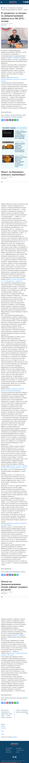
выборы (7, 571)
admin (5, 24)
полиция (13, 117)
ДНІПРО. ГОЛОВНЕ (13, 57)
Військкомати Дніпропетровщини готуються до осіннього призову (14, 79)
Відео (18, 752)
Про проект (9, 748)
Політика (19, 748)
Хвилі (23, 241)
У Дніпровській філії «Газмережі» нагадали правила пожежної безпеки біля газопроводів (20, 135)
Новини (5, 7)
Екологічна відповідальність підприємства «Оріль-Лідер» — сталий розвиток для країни (6, 714)
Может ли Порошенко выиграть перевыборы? (22, 711)
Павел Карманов (6, 117)
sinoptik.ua (14, 737)
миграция (19, 698)
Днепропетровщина (16, 115)
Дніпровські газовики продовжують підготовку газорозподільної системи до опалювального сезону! (21, 161)
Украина (22, 571)
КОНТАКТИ (8, 752)
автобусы (7, 115)
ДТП (24, 115)
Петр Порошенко (15, 571)
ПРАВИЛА (8, 750)
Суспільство (20, 750)
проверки (20, 117)
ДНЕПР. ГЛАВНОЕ (18, 635)
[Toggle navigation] (2, 2)
